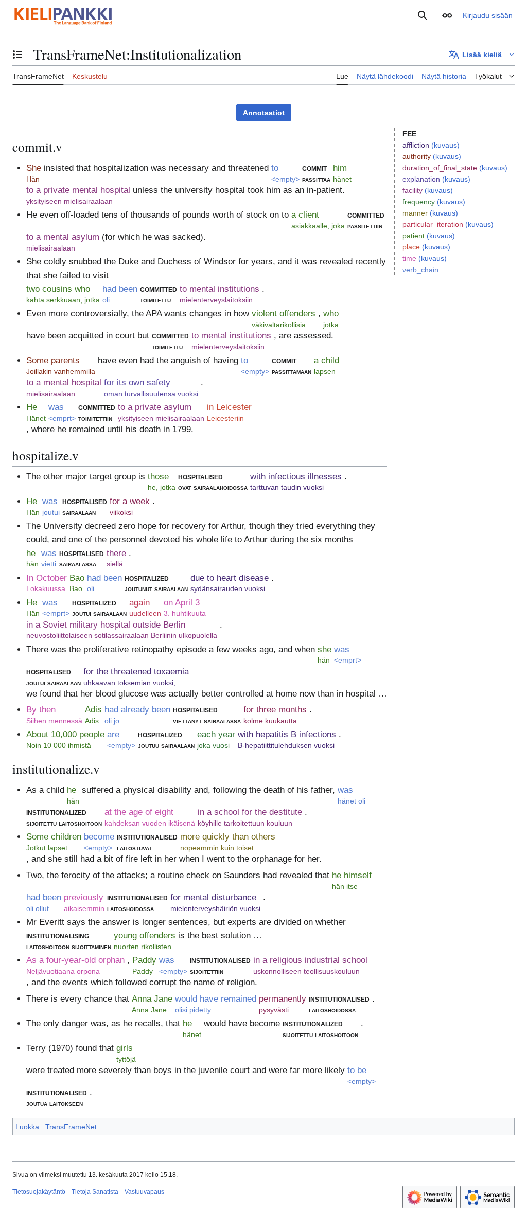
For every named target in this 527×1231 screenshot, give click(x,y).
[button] (447, 15)
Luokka (27, 1126)
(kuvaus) (445, 145)
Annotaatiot (264, 113)
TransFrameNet (71, 1126)
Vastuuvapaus (144, 1192)
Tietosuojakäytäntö (38, 1192)
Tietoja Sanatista (95, 1192)
